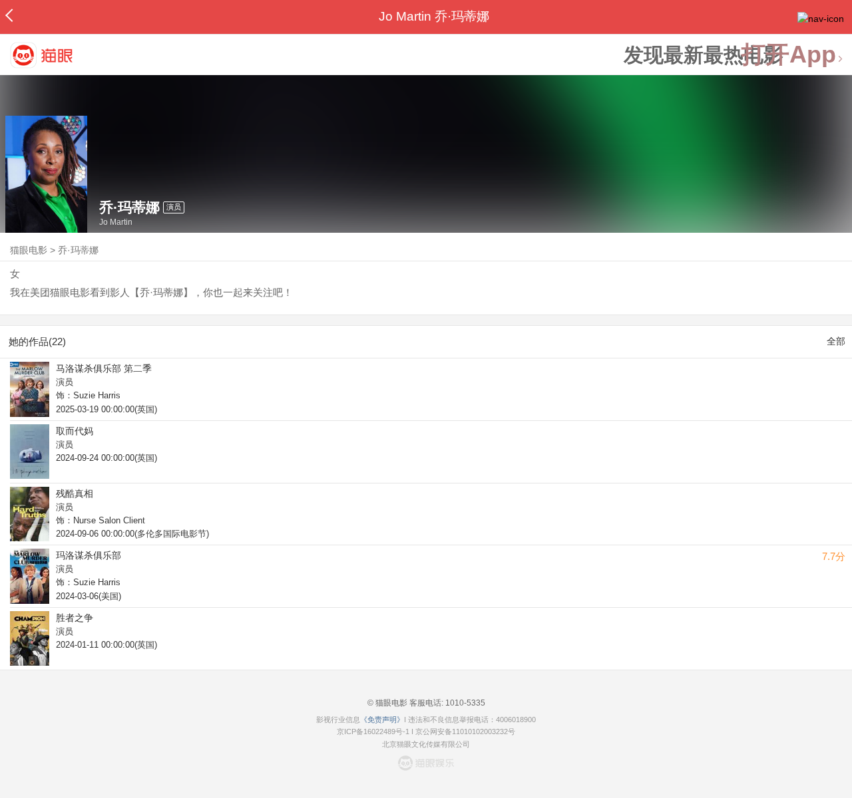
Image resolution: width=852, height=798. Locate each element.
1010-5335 (464, 703)
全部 (836, 341)
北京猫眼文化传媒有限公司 (426, 744)
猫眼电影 (28, 250)
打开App (789, 55)
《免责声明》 (382, 720)
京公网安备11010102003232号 (465, 731)
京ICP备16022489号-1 (373, 731)
